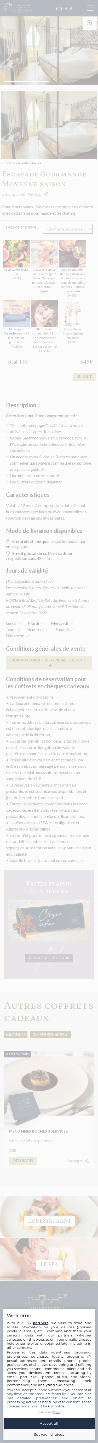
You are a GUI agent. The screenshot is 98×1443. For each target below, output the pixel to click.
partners (40, 1323)
